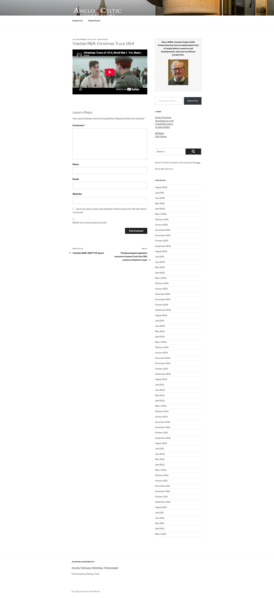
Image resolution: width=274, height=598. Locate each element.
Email (75, 179)
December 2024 (162, 294)
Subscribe (192, 100)
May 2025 (160, 267)
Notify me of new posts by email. (89, 222)
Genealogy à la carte (164, 120)
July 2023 (159, 384)
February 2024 (162, 347)
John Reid (102, 39)
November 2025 (162, 235)
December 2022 (162, 422)
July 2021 (159, 512)
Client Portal (94, 20)
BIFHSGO (159, 133)
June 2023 (160, 390)
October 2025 (161, 240)
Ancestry (76, 567)
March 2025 (161, 278)
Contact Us (77, 20)
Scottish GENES (162, 127)
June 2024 (160, 326)
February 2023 (162, 411)
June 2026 (160, 198)
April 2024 (160, 336)
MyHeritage (97, 567)
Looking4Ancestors (164, 124)
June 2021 (160, 518)
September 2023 (163, 374)
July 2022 (159, 448)
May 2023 (160, 395)
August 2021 (161, 507)
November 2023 (162, 363)
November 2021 (162, 491)
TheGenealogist (111, 567)
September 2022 (163, 438)
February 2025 (162, 283)
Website (77, 194)
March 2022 (160, 470)
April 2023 (160, 400)
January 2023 (161, 416)
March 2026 (161, 214)
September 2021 (163, 502)
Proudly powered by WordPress (86, 591)
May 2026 (160, 203)
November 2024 (162, 299)
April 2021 (159, 528)
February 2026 (162, 219)
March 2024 (161, 342)
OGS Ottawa (161, 136)
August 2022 (161, 443)
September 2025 (163, 246)
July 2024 (159, 320)
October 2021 (161, 496)
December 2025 (162, 230)
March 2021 (160, 534)
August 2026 (161, 187)
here (198, 162)
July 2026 (159, 192)
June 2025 (160, 262)
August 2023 (161, 379)
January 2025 (161, 288)
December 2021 (162, 486)
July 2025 (159, 256)
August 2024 (161, 315)
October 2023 (161, 368)
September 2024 (163, 310)
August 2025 (161, 251)
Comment (78, 125)
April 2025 (160, 272)
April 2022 (160, 464)
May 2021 (159, 523)
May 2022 (159, 459)
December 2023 (162, 358)
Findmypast (86, 567)
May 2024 (160, 331)
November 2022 (162, 427)
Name (75, 164)
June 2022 (160, 454)
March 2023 (161, 406)
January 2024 (161, 352)
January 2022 (161, 480)
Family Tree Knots (163, 117)
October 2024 (161, 304)
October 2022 (161, 432)
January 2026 (161, 224)
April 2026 (160, 208)
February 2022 (161, 475)
